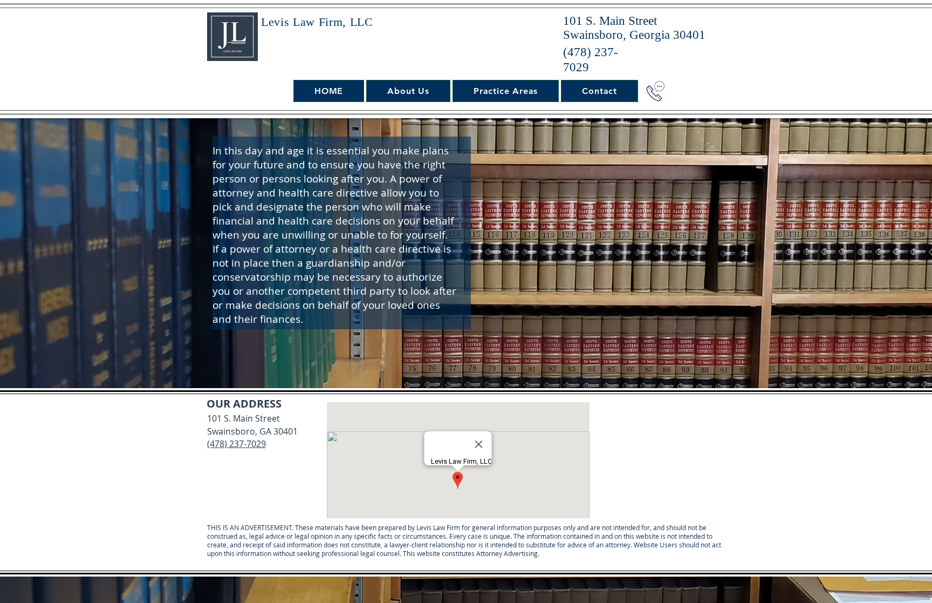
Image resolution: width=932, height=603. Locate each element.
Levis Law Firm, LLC (317, 22)
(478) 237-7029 (236, 444)
